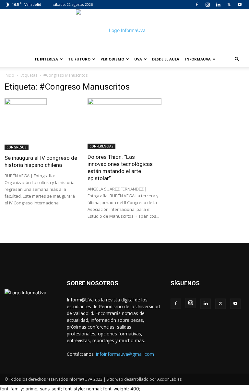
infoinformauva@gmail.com (125, 354)
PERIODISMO (112, 59)
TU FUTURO (79, 59)
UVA (138, 59)
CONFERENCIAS (101, 146)
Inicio (9, 75)
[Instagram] (207, 4)
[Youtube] (239, 4)
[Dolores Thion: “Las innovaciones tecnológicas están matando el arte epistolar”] (124, 123)
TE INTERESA (46, 59)
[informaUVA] (124, 30)
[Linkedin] (218, 4)
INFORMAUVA (198, 59)
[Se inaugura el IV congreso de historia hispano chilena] (41, 124)
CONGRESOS (16, 147)
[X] (229, 4)
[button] (236, 59)
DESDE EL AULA (165, 59)
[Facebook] (197, 4)
